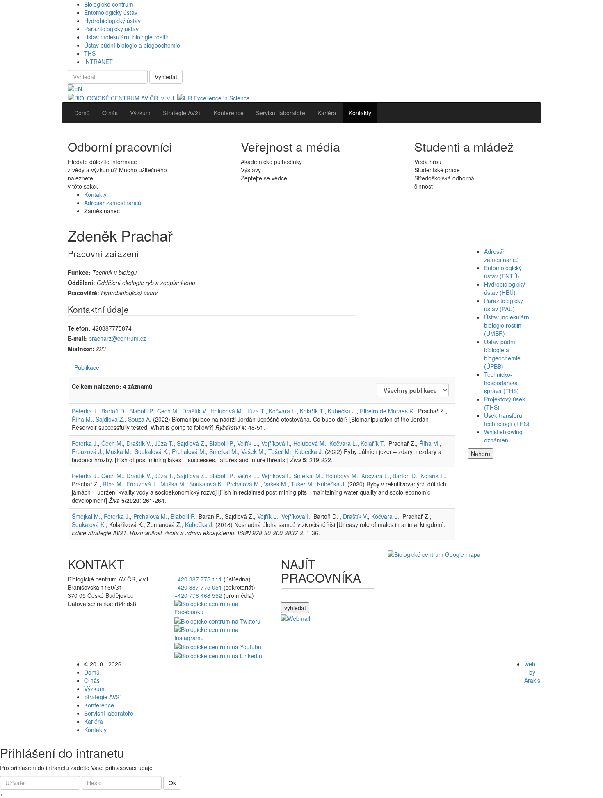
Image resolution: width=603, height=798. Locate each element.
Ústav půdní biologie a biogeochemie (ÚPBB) (502, 353)
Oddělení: (81, 282)
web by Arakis (532, 672)
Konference (99, 705)
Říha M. (82, 419)
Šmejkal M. (223, 451)
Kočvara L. (283, 411)
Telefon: (79, 328)
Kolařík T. (312, 411)
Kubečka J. (342, 411)
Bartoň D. (113, 411)
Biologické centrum (108, 4)
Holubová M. (226, 411)
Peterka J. (85, 411)
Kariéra (93, 721)
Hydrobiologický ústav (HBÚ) (504, 288)
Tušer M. (279, 451)
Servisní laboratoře (108, 713)
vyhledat (295, 608)
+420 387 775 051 (198, 587)
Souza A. (139, 419)
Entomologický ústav (110, 12)
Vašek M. (253, 451)
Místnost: (81, 348)
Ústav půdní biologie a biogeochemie (132, 45)
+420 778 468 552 (198, 595)
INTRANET (98, 61)
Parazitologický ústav (111, 29)
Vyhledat (166, 77)
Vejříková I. (275, 443)
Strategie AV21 (103, 697)
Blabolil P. (141, 411)
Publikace (86, 367)
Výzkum (94, 688)
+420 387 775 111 (198, 579)
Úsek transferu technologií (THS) (507, 419)
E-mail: (77, 338)
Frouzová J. (87, 451)
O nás (92, 680)
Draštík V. (194, 411)
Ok (172, 783)
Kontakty (95, 194)
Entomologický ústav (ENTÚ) (503, 272)
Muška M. (118, 451)
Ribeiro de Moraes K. (387, 411)
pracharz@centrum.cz (117, 338)
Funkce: (79, 272)
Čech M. (168, 411)
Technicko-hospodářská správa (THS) (501, 382)
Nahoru (480, 453)
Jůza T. (256, 411)
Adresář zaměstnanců (112, 202)
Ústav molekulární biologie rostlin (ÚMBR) (507, 325)
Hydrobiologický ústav (112, 20)
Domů (92, 672)
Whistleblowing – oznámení (506, 436)
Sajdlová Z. (110, 419)
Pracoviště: (83, 293)
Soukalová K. (152, 451)
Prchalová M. (189, 451)
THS (90, 53)
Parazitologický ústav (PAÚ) (503, 304)
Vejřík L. (247, 443)
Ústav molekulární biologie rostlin (127, 37)
